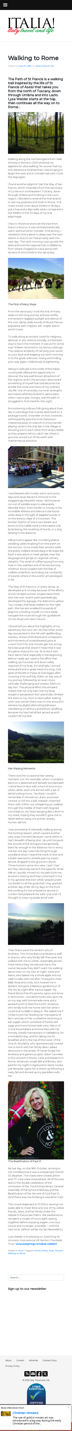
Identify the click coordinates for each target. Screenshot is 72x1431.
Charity (37, 1250)
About (8, 1360)
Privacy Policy (12, 1366)
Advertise (33, 1360)
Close (68, 1407)
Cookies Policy (50, 1360)
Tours (20, 1250)
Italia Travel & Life (45, 66)
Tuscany (59, 1250)
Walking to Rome (16, 1253)
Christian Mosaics (25, 1413)
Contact (20, 1360)
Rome (45, 1250)
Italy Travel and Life (39, 1380)
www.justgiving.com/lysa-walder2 (36, 1243)
